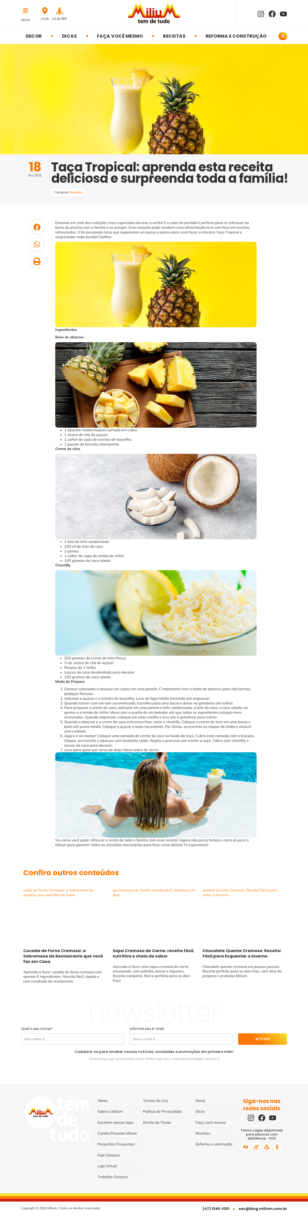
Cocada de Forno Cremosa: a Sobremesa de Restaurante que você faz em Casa (63, 956)
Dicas (69, 36)
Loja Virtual (107, 1166)
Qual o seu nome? (37, 1028)
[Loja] (44, 10)
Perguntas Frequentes (116, 1144)
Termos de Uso (155, 1100)
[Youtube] (283, 14)
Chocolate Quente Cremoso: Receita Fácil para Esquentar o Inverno (241, 953)
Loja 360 (59, 18)
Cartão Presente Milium (117, 1133)
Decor (34, 36)
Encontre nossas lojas (116, 1122)
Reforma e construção (236, 36)
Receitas (174, 36)
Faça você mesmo (120, 36)
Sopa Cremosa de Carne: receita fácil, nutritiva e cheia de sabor (153, 953)
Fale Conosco (109, 1155)
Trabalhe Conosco (113, 1176)
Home (103, 1100)
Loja (45, 18)
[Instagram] (260, 14)
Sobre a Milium (110, 1111)
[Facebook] (272, 14)
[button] (26, 11)
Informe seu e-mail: (147, 1028)
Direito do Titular (157, 1122)
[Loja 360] (59, 10)
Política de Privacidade (162, 1111)
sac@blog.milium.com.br (263, 1208)
